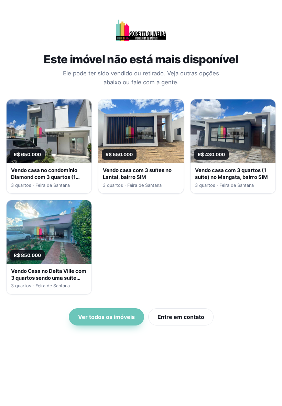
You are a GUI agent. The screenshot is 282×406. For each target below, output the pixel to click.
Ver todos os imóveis (106, 316)
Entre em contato (181, 316)
